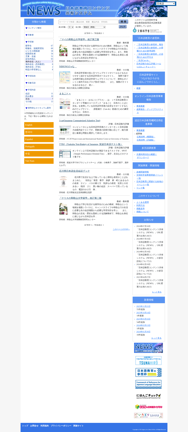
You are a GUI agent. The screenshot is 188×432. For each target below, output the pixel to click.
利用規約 (45, 426)
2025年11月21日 (143, 306)
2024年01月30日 (143, 332)
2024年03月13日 (143, 325)
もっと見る (157, 292)
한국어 (28, 132)
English (28, 125)
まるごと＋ (65, 93)
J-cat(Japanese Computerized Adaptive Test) (79, 120)
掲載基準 (140, 208)
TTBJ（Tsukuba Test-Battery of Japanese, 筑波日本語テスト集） (91, 144)
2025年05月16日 (143, 319)
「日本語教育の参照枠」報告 (149, 44)
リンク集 (140, 188)
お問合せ (34, 426)
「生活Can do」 (143, 60)
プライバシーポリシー (61, 426)
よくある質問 (142, 202)
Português (30, 146)
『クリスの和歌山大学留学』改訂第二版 (80, 198)
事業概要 (140, 106)
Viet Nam (29, 161)
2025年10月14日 (143, 313)
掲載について (142, 211)
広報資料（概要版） (146, 137)
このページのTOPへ (121, 229)
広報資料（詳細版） (146, 140)
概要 (138, 88)
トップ (25, 426)
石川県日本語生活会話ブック (74, 171)
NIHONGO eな (68, 66)
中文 (27, 153)
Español (29, 139)
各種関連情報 (142, 172)
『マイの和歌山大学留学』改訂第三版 (79, 39)
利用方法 (140, 205)
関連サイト (78, 426)
